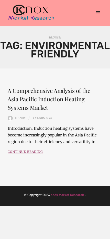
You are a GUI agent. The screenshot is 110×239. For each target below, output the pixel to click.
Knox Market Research (67, 195)
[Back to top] (105, 234)
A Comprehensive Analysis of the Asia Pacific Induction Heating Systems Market (49, 99)
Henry (20, 118)
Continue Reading (25, 152)
